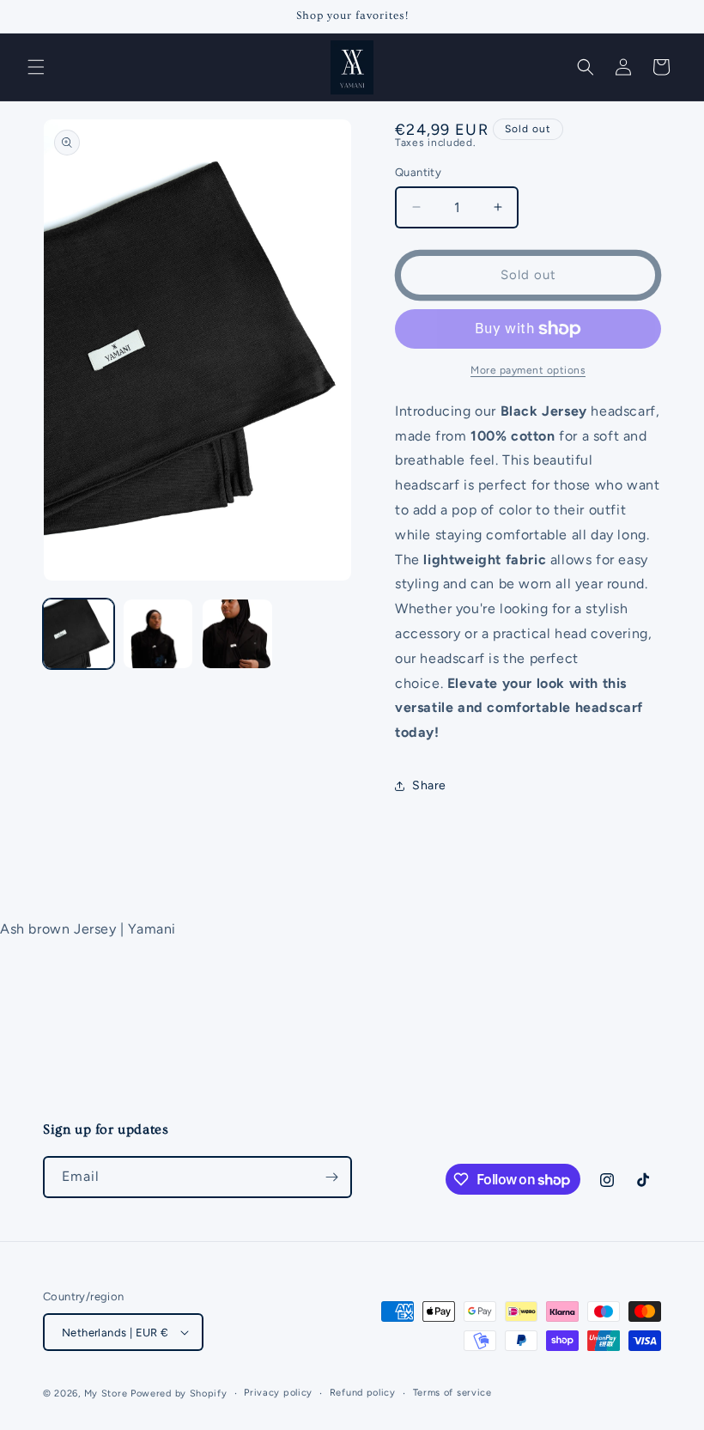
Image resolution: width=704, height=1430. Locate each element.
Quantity (418, 172)
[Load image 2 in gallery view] (158, 634)
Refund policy (363, 1392)
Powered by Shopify (179, 1393)
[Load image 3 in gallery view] (237, 634)
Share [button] (429, 785)
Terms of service (452, 1392)
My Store (106, 1393)
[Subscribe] (331, 1177)
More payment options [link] (528, 370)
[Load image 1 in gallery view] (78, 634)
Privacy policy (278, 1392)
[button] (36, 67)
